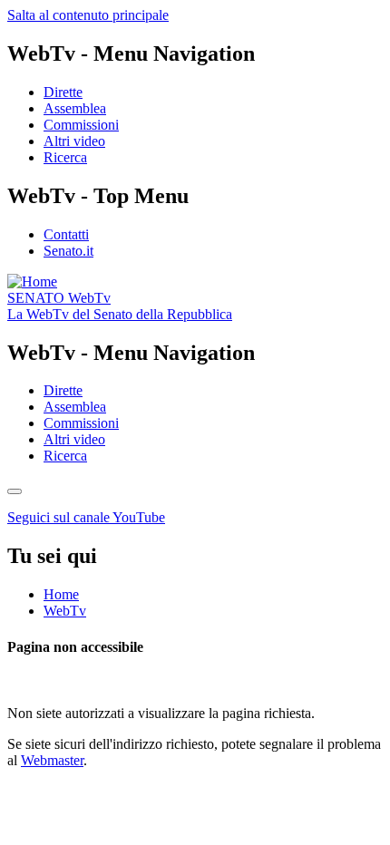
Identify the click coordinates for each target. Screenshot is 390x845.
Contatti (66, 234)
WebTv (59, 298)
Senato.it (68, 250)
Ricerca (65, 157)
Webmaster (52, 760)
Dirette (63, 92)
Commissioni (81, 124)
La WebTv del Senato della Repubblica (119, 314)
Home (61, 594)
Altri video (74, 141)
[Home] (32, 281)
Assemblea (75, 108)
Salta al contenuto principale (88, 15)
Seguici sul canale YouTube (86, 517)
